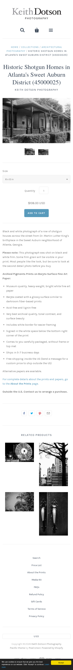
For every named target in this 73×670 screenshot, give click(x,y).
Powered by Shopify (52, 647)
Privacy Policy (36, 616)
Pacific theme (17, 647)
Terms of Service (36, 608)
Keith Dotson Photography (36, 89)
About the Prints (36, 572)
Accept (61, 662)
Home (15, 47)
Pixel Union (35, 647)
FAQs (36, 587)
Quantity (30, 190)
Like (24, 413)
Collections (30, 47)
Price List (36, 565)
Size (5, 171)
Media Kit (37, 579)
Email (48, 413)
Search (36, 558)
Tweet (32, 413)
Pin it (40, 413)
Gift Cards (36, 601)
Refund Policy (36, 594)
